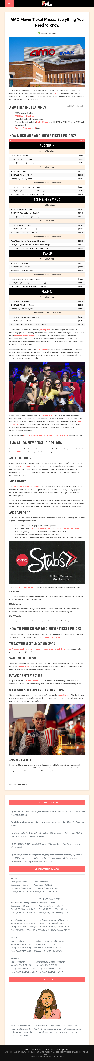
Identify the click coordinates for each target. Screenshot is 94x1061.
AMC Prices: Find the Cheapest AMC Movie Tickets (47, 3)
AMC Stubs (21, 452)
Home (27, 1050)
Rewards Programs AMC (25, 128)
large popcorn (25, 466)
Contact (59, 1050)
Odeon (57, 93)
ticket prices (45, 329)
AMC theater (64, 695)
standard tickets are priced (26, 335)
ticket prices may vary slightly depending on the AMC (45, 435)
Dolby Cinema (42, 122)
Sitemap (66, 1050)
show (80, 106)
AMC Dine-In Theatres (24, 116)
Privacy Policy (49, 1050)
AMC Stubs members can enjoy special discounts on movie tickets (37, 649)
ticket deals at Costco (34, 681)
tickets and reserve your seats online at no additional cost (54, 528)
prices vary (43, 349)
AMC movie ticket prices (49, 637)
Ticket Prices (22, 784)
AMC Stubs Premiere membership (27, 486)
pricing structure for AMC (24, 587)
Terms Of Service (36, 1050)
